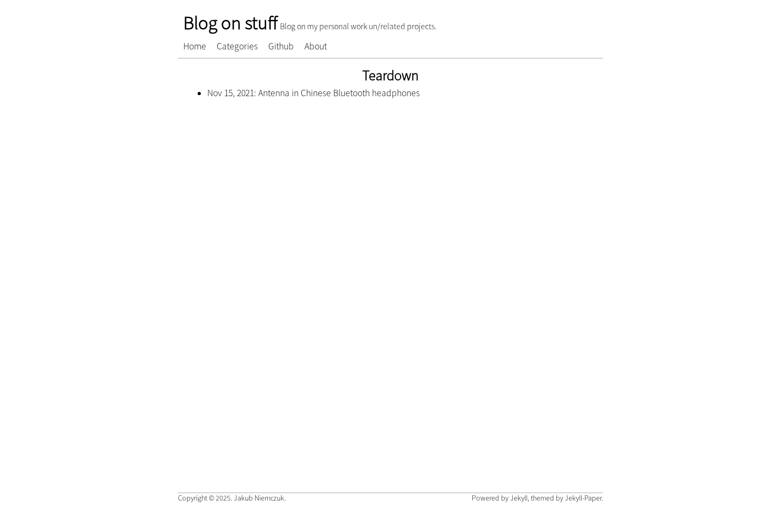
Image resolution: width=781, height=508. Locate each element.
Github (281, 46)
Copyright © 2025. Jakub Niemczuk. (232, 498)
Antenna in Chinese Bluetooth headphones (339, 93)
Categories (237, 46)
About (315, 46)
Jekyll (519, 498)
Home (194, 46)
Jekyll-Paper (583, 498)
